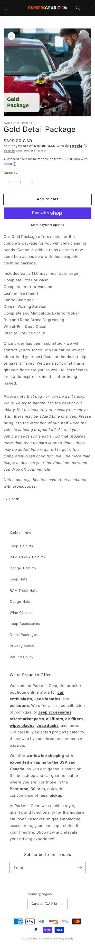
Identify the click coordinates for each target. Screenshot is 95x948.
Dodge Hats (20, 601)
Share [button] (14, 499)
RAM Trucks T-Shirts (27, 557)
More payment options (47, 225)
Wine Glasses (21, 612)
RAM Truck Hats (23, 590)
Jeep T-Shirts (21, 546)
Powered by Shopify (62, 938)
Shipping (9, 150)
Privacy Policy (22, 646)
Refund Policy (22, 657)
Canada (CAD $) (44, 904)
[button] (6, 7)
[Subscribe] (80, 867)
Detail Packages (24, 634)
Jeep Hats (18, 579)
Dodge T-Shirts (23, 568)
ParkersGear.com (40, 938)
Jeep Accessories (25, 623)
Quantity (10, 173)
